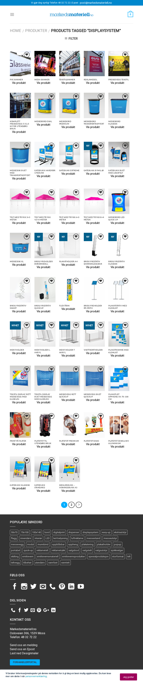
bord (47, 532)
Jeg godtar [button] (128, 676)
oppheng (73, 544)
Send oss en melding (23, 645)
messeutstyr (110, 538)
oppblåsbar (58, 544)
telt (129, 556)
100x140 (36, 532)
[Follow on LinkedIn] (71, 586)
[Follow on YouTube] (81, 586)
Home (15, 30)
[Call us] (52, 586)
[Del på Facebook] (20, 610)
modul (30, 544)
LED (48, 538)
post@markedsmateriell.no (96, 2)
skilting (15, 556)
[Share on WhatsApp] (13, 610)
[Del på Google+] (46, 610)
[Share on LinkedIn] (53, 610)
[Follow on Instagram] (24, 586)
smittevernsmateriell (47, 556)
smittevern (27, 556)
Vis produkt (19, 83)
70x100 (24, 532)
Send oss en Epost (22, 649)
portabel (15, 550)
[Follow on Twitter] (33, 586)
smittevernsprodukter (73, 556)
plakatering (87, 544)
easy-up (106, 532)
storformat (118, 556)
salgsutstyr (101, 550)
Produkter (36, 30)
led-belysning (60, 538)
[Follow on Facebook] (15, 586)
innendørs (25, 538)
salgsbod (74, 550)
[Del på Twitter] (26, 610)
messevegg (17, 544)
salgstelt (87, 550)
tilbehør (27, 562)
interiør (38, 538)
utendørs (40, 562)
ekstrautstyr (120, 532)
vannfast (53, 562)
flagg (14, 538)
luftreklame (77, 538)
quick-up (28, 550)
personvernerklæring (36, 676)
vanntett (65, 562)
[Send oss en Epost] (43, 586)
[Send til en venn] (33, 610)
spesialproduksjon (98, 556)
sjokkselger (117, 550)
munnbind (43, 544)
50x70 (14, 532)
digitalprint (59, 532)
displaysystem (90, 532)
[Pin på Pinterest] (39, 610)
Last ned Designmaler (24, 653)
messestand (93, 538)
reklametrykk (58, 550)
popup (117, 544)
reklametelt (42, 550)
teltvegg (15, 562)
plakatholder (103, 544)
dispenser (73, 532)
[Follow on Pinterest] (62, 586)
